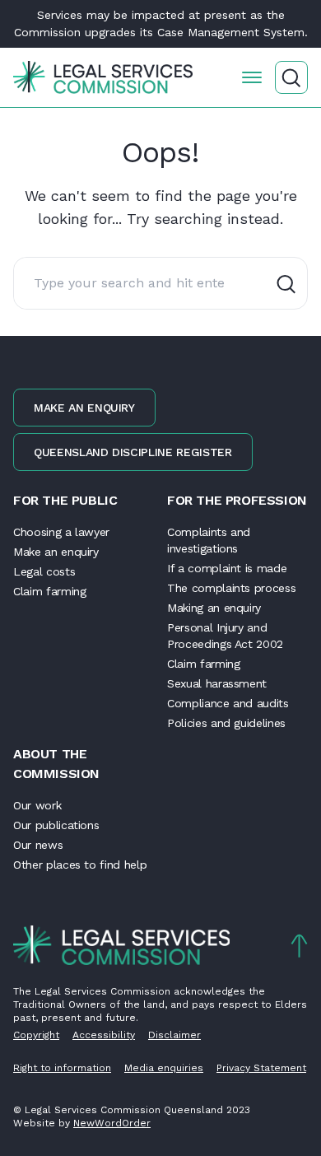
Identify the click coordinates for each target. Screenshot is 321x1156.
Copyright (36, 1035)
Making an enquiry (214, 607)
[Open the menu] (252, 77)
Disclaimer (174, 1035)
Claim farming (49, 591)
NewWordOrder (112, 1123)
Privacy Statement (261, 1068)
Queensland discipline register (133, 452)
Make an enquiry (84, 407)
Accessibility (103, 1035)
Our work (37, 805)
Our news (38, 844)
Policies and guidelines (226, 722)
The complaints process (231, 587)
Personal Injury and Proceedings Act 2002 (225, 635)
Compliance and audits (228, 703)
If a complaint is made (226, 568)
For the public (65, 500)
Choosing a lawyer (61, 531)
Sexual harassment (217, 683)
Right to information (62, 1068)
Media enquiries (163, 1068)
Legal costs (44, 571)
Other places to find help (80, 864)
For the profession (237, 500)
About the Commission (56, 763)
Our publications (56, 825)
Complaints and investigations (208, 540)
